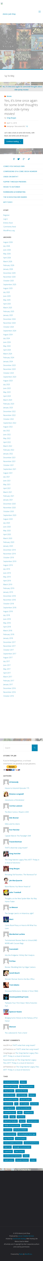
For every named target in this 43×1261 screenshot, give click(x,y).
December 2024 (9, 319)
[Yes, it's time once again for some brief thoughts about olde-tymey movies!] (21, 88)
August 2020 (8, 519)
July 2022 (6, 430)
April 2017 (7, 673)
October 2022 (8, 419)
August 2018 (8, 611)
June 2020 (7, 527)
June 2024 (7, 342)
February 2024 (8, 357)
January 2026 (8, 269)
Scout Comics (20, 1138)
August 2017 (8, 657)
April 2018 (7, 627)
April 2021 (7, 488)
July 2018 (6, 615)
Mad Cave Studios (10, 1121)
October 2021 (8, 465)
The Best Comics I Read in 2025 (17, 812)
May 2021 (7, 484)
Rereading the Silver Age (26, 1134)
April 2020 (7, 534)
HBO (19, 1112)
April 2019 (7, 581)
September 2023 (9, 377)
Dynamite (34, 1104)
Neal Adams (26, 1125)
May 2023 (7, 392)
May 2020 (7, 530)
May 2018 (7, 623)
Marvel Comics (33, 1121)
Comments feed (9, 227)
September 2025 (9, 284)
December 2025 (9, 273)
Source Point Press (31, 1143)
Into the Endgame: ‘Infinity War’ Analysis (20, 955)
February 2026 (8, 265)
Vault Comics (8, 1160)
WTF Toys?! (7, 202)
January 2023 (8, 407)
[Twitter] (18, 159)
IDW (5, 1117)
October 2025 (8, 281)
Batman (32, 1095)
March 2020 (7, 538)
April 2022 (7, 442)
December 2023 (9, 365)
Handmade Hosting (19, 1239)
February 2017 (8, 681)
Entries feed (8, 223)
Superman (8, 1151)
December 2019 (9, 550)
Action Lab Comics (10, 1086)
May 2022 (7, 438)
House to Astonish (11, 187)
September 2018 (9, 607)
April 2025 (7, 304)
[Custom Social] (29, 159)
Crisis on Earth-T (10, 177)
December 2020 (9, 504)
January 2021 (8, 500)
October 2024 (8, 327)
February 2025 (8, 311)
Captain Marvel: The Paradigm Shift (18, 836)
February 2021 (8, 496)
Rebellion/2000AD (20, 1130)
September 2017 (9, 654)
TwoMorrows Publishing (12, 1156)
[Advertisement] (21, 46)
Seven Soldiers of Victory (12, 1143)
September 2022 (9, 423)
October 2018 (8, 604)
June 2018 (7, 619)
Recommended (9, 1134)
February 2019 (8, 588)
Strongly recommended (22, 1147)
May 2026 (7, 254)
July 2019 (6, 569)
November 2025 (9, 277)
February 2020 (8, 542)
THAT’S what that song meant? (16, 848)
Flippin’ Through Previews (14, 182)
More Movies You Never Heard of (17, 886)
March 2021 (7, 492)
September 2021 (9, 469)
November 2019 (9, 554)
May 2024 (7, 346)
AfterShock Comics (26, 1086)
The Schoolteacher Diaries (15, 197)
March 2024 (7, 354)
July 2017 (6, 661)
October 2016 (8, 696)
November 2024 (9, 323)
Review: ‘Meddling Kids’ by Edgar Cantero (20, 967)
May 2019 (7, 577)
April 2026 (7, 258)
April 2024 (7, 350)
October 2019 (8, 557)
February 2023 (8, 404)
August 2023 (8, 381)
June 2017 (7, 665)
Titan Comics (19, 1151)
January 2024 (8, 361)
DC (16, 1104)
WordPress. (28, 1254)
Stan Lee (7, 1147)
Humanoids (29, 1112)
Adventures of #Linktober (14, 800)
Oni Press (7, 1130)
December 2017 (9, 642)
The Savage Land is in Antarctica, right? (19, 913)
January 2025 (8, 315)
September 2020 (9, 515)
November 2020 (9, 507)
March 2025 (7, 307)
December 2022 (9, 411)
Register (6, 215)
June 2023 (7, 388)
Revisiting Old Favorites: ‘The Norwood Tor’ (21, 874)
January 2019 (8, 592)
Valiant (26, 1156)
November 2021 (9, 461)
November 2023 (9, 369)
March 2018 (7, 630)
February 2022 (8, 450)
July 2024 (6, 338)
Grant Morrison (9, 1112)
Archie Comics (9, 1095)
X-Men (33, 1160)
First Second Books (23, 1108)
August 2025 (8, 288)
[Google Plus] (24, 159)
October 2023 (8, 373)
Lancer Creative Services (26, 1236)
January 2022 (8, 454)
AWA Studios (22, 1095)
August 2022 (8, 427)
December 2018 (9, 596)
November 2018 (9, 600)
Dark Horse (8, 1104)
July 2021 (6, 477)
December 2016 (9, 688)
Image (13, 1117)
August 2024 (8, 334)
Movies (9, 96)
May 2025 (7, 300)
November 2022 (9, 415)
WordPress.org (9, 230)
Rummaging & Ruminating (14, 192)
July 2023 (6, 384)
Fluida (21, 1254)
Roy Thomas (8, 1138)
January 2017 (8, 684)
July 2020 (6, 523)
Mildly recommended (11, 1125)
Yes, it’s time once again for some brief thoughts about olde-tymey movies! (21, 107)
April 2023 (7, 396)
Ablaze (23, 1082)
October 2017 (8, 650)
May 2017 (7, 669)
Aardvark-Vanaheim (11, 1082)
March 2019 (7, 584)
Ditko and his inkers (12, 824)
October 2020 (8, 511)
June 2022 (7, 434)
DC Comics (24, 1104)
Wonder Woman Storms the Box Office (20, 979)
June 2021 (7, 481)
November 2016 (9, 692)
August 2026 (8, 242)
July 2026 (6, 246)
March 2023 (7, 400)
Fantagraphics (9, 1108)
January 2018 (8, 638)
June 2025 (7, 296)
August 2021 (8, 473)
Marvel (22, 1121)
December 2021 (9, 457)
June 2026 (7, 250)
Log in (5, 219)
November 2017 (9, 646)
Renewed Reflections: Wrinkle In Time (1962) (21, 991)
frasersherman (9, 1060)
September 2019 (9, 561)
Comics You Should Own (13, 166)
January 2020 (8, 546)
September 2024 (9, 331)
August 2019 (8, 565)
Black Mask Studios (10, 1099)
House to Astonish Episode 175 (17, 788)
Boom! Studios (26, 1099)
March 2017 (7, 677)
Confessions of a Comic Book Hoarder (20, 171)
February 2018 (8, 634)
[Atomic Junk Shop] (8, 12)
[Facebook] (14, 159)
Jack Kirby (21, 1117)
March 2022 (7, 446)
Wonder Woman (22, 1160)
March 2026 (7, 261)
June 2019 (7, 573)
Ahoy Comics (8, 1091)
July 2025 (6, 292)
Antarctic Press (22, 1091)
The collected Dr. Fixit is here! (16, 1033)
